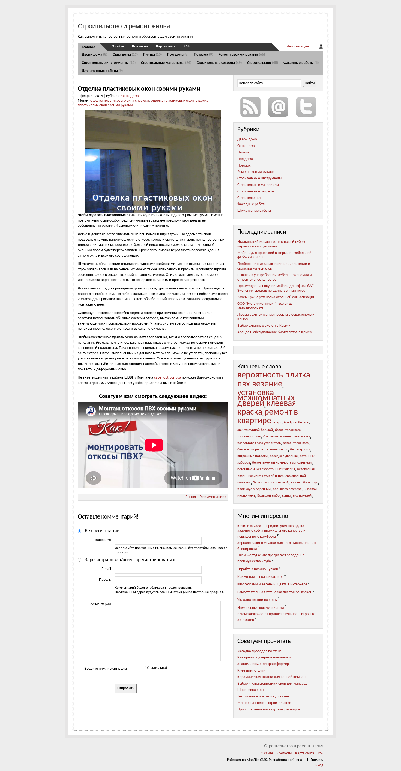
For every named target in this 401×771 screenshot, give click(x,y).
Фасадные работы (301, 63)
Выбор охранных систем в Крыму (263, 326)
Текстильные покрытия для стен (263, 696)
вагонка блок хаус (304, 482)
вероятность (260, 375)
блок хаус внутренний (254, 489)
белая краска (300, 449)
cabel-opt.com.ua (167, 378)
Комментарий (100, 604)
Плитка (152, 55)
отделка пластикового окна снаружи (119, 101)
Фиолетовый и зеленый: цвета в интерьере (272, 584)
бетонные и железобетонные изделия (266, 469)
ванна (286, 495)
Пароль (105, 580)
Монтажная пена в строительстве (264, 703)
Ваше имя (103, 540)
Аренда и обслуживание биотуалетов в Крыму (274, 332)
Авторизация (298, 46)
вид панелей (302, 495)
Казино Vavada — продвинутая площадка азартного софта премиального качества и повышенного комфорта (271, 531)
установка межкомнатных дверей (266, 398)
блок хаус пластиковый (270, 482)
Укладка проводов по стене (259, 651)
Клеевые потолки (251, 671)
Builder (190, 497)
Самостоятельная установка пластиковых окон (274, 592)
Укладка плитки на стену (257, 600)
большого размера (287, 489)
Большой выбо (268, 495)
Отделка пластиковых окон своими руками (139, 89)
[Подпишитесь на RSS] (250, 107)
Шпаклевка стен (250, 690)
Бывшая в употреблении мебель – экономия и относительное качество (274, 277)
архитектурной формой (255, 430)
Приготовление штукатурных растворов (269, 709)
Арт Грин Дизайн (296, 422)
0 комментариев (213, 497)
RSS (187, 46)
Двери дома (94, 55)
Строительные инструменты (109, 63)
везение (267, 384)
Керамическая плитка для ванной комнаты (272, 677)
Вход (319, 765)
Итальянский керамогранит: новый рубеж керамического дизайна (271, 244)
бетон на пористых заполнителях (262, 449)
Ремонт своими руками (242, 55)
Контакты (140, 46)
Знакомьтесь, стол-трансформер (263, 664)
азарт (277, 422)
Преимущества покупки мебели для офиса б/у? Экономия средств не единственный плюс (275, 288)
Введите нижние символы (105, 669)
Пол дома (177, 55)
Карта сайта (165, 46)
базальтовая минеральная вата (286, 436)
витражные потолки (252, 456)
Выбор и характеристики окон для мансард (272, 684)
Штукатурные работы (102, 71)
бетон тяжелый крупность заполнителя (282, 462)
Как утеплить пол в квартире (260, 577)
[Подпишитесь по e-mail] (278, 107)
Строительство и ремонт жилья (124, 26)
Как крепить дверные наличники (264, 657)
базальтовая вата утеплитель (259, 443)
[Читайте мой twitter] (306, 107)
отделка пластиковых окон (172, 101)
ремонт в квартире (267, 416)
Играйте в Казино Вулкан (257, 569)
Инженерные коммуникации (260, 608)
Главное (88, 47)
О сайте (118, 46)
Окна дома (125, 55)
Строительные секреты (219, 63)
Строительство (262, 63)
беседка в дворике (284, 456)
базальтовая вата (296, 443)
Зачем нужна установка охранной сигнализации (276, 297)
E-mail (106, 569)
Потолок (203, 55)
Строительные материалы (166, 63)
